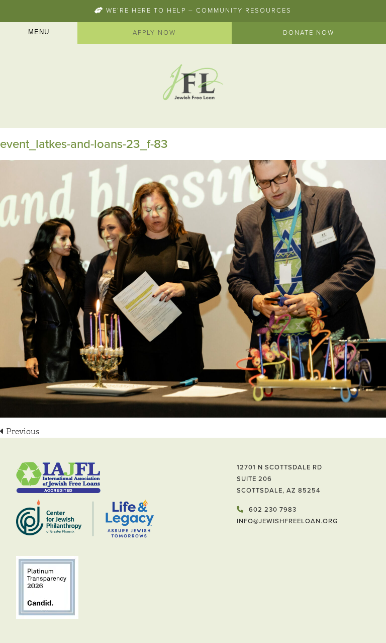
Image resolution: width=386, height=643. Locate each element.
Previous (21, 431)
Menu (38, 32)
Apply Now (154, 33)
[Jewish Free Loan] (193, 84)
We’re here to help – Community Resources (198, 11)
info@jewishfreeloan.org (287, 521)
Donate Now (308, 33)
